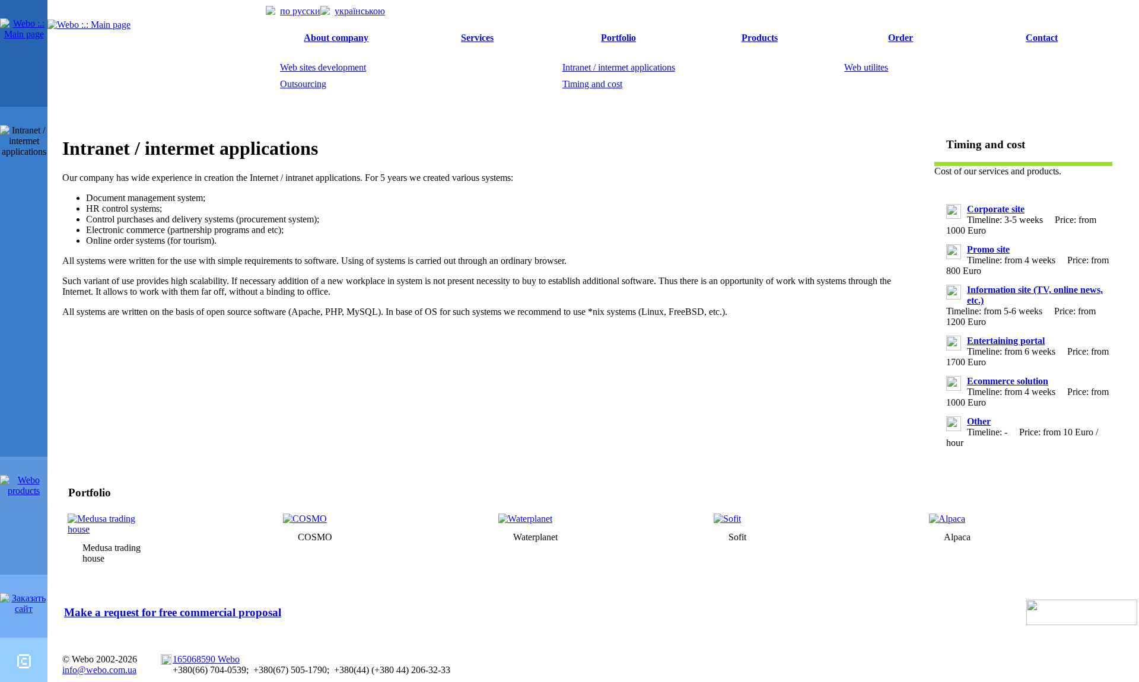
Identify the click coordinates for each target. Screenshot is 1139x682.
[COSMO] (305, 519)
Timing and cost (592, 84)
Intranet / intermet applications (618, 67)
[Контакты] (24, 665)
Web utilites (866, 67)
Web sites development (323, 67)
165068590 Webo (206, 659)
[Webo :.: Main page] (23, 34)
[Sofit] (727, 519)
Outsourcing (303, 84)
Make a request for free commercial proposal (172, 612)
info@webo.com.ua (99, 670)
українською (360, 11)
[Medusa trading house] (107, 529)
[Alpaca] (947, 519)
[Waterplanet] (525, 519)
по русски (300, 11)
